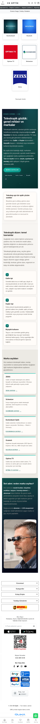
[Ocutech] (29, 26)
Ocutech (29, 36)
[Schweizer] (29, 52)
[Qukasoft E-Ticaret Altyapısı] (20, 715)
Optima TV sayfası (12, 470)
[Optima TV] (11, 52)
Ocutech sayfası (12, 449)
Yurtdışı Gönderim (20, 601)
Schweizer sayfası (12, 411)
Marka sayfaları (12, 169)
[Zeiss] (20, 78)
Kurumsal (20, 583)
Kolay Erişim (20, 594)
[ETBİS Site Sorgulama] (20, 642)
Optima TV (10, 61)
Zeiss (20, 87)
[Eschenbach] (11, 26)
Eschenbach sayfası (13, 431)
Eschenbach (11, 36)
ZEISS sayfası (10, 390)
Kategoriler (20, 589)
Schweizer (29, 61)
